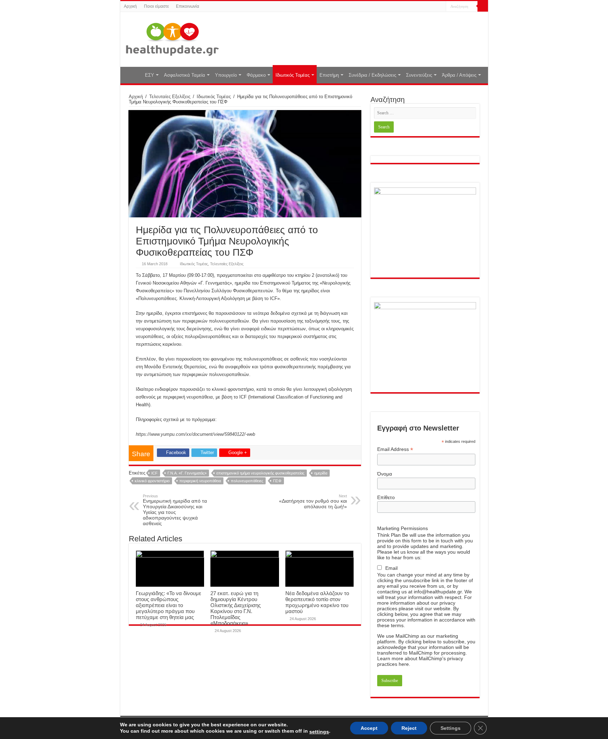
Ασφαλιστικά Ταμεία (184, 75)
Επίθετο (386, 497)
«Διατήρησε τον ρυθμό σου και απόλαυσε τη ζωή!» (313, 501)
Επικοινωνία (187, 6)
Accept (369, 728)
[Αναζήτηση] (482, 6)
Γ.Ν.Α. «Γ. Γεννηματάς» (187, 473)
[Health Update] (172, 38)
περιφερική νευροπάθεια (200, 481)
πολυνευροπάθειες (247, 481)
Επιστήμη (329, 75)
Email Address (395, 449)
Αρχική (130, 6)
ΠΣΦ (277, 481)
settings (319, 731)
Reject (409, 728)
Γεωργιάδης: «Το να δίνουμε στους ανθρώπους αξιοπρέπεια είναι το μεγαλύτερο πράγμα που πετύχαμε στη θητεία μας (168, 605)
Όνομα (384, 474)
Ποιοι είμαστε (156, 6)
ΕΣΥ (149, 75)
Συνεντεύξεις (419, 75)
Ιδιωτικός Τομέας (293, 75)
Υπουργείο (226, 75)
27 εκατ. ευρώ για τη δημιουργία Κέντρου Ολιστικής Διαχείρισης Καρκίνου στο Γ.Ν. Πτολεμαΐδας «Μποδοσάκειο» (235, 608)
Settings (451, 728)
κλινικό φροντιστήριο (152, 481)
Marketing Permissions (402, 528)
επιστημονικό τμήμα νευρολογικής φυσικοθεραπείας (260, 473)
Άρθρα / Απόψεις (459, 75)
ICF (154, 473)
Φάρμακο (256, 75)
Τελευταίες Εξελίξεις (169, 96)
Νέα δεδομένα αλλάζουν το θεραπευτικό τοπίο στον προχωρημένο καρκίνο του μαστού (317, 602)
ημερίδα (320, 473)
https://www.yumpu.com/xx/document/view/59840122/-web (195, 434)
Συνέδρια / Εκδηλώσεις (372, 75)
